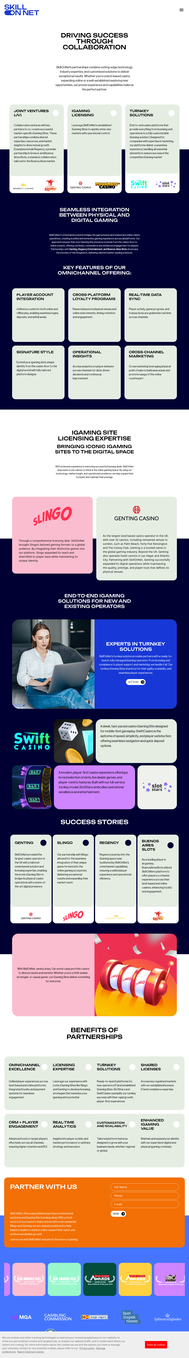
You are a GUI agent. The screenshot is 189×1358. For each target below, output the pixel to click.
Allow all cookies (156, 1344)
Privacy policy (87, 1348)
